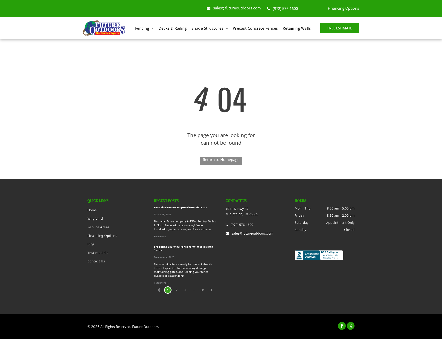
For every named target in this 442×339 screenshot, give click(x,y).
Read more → (161, 236)
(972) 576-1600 (285, 8)
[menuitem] (144, 28)
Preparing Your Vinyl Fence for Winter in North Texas (183, 248)
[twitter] (351, 326)
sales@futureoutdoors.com (237, 8)
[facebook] (342, 326)
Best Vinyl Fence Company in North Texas (180, 207)
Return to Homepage (221, 159)
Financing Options (343, 8)
